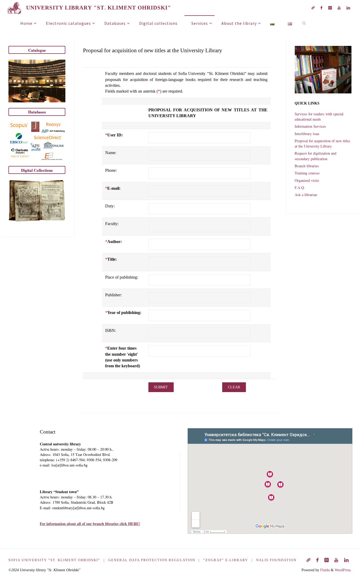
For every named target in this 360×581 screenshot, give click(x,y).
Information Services (310, 126)
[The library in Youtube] (339, 8)
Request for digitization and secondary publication (315, 156)
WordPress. (343, 570)
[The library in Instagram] (330, 8)
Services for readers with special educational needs (319, 116)
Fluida (324, 570)
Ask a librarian (306, 194)
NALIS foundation (276, 560)
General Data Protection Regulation (151, 560)
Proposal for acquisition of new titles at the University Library (322, 143)
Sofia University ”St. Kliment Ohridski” (54, 560)
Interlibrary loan (307, 133)
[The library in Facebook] (321, 8)
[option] (323, 69)
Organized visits (307, 180)
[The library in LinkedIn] (348, 8)
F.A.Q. (300, 187)
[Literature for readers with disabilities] (313, 8)
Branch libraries (307, 165)
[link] (304, 23)
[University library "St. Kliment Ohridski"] (14, 7)
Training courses (307, 172)
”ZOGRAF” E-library (225, 560)
